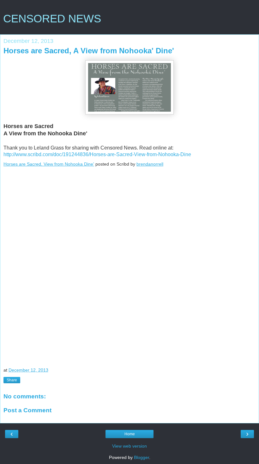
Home (129, 434)
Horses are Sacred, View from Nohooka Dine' (48, 164)
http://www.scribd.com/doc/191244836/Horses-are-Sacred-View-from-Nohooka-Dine (97, 154)
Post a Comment (27, 410)
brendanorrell (149, 164)
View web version (129, 446)
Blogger (141, 457)
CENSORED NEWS (52, 19)
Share (12, 380)
